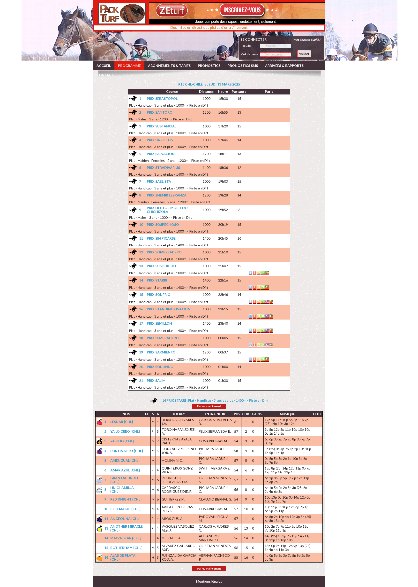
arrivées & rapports (284, 65)
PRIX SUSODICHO (161, 266)
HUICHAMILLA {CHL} (122, 489)
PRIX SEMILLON (159, 323)
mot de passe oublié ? (307, 39)
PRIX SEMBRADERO (163, 338)
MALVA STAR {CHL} (125, 538)
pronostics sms (243, 65)
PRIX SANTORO (159, 112)
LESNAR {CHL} (121, 422)
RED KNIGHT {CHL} (126, 499)
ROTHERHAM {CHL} (126, 548)
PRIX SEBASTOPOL (162, 98)
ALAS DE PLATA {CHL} (122, 557)
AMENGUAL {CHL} (125, 460)
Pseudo (245, 45)
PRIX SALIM (156, 380)
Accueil (104, 65)
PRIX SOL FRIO (159, 294)
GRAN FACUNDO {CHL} (124, 480)
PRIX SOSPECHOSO (163, 224)
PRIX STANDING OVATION (168, 309)
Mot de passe (249, 54)
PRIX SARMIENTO (161, 352)
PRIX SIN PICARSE (161, 238)
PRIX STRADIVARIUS (163, 167)
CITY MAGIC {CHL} (125, 509)
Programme (129, 65)
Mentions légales (209, 581)
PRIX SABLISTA (159, 181)
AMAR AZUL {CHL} (125, 470)
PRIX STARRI (157, 280)
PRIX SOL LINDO (160, 367)
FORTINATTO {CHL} (126, 451)
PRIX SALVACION (161, 154)
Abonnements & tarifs (169, 65)
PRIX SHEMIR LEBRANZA (167, 195)
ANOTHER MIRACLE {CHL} (126, 528)
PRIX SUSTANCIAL (161, 126)
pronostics (209, 65)
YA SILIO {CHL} (122, 441)
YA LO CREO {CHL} (125, 431)
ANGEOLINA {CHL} (125, 519)
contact (105, 75)
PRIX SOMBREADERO (164, 252)
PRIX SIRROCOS (160, 140)
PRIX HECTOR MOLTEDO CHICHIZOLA (167, 210)
